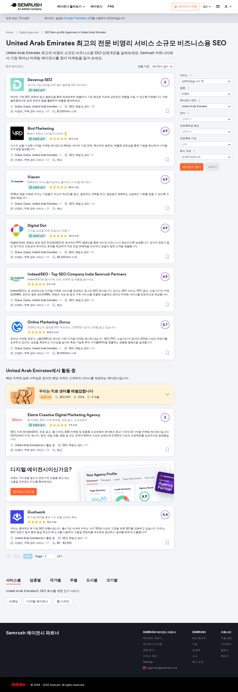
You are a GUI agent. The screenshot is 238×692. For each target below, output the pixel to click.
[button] (207, 7)
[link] (96, 6)
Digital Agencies (29, 32)
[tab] (13, 580)
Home (9, 32)
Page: (39, 556)
